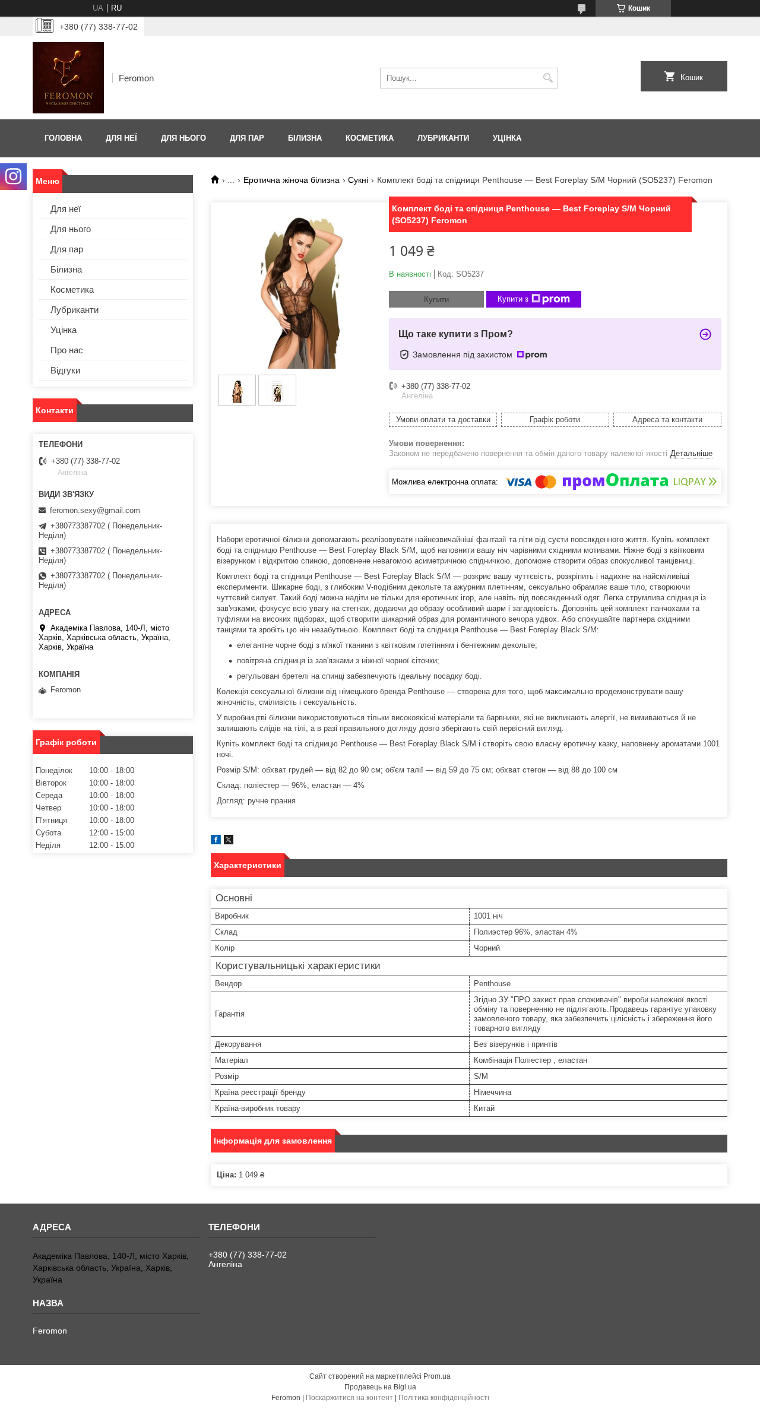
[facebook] (216, 841)
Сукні (358, 180)
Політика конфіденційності (443, 1398)
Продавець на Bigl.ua (380, 1387)
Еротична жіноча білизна (291, 180)
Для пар (247, 138)
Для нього (183, 138)
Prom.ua (437, 1376)
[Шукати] (547, 78)
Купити (436, 299)
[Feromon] (68, 77)
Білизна (305, 138)
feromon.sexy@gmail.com (95, 510)
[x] (228, 841)
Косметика (370, 138)
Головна (63, 138)
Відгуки (65, 370)
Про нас (66, 350)
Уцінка (507, 138)
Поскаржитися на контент (349, 1398)
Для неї (121, 138)
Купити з (513, 299)
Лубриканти (443, 138)
